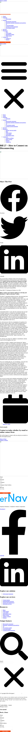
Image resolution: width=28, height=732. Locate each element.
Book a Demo (9, 139)
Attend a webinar (10, 138)
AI (6, 24)
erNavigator (8, 19)
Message (2, 487)
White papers (9, 35)
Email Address (3, 723)
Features (5, 20)
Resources (5, 30)
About (4, 16)
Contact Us (5, 37)
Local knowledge (10, 25)
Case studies (8, 33)
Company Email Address (5, 485)
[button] (14, 84)
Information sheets (10, 34)
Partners (7, 39)
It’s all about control (10, 28)
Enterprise (8, 118)
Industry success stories (11, 130)
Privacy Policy (18, 693)
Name (1, 477)
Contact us (5, 136)
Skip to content (3, 0)
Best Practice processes (11, 21)
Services (5, 29)
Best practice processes (11, 121)
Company (2, 482)
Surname (2, 479)
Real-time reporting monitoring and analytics (16, 22)
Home (4, 114)
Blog (7, 32)
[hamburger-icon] (5, 14)
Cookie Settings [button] (3, 705)
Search (1, 661)
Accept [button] (10, 705)
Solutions (5, 17)
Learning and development (12, 26)
